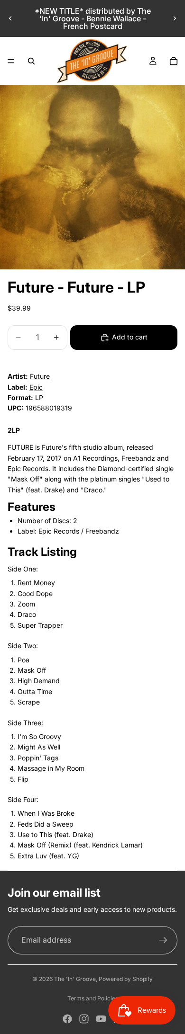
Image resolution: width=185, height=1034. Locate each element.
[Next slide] (174, 18)
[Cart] (173, 61)
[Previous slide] (10, 18)
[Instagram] (84, 1019)
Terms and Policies (92, 998)
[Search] (31, 61)
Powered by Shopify (126, 978)
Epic (36, 387)
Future (40, 376)
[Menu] (11, 61)
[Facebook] (67, 1019)
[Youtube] (101, 1019)
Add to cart (130, 337)
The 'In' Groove (75, 978)
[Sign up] (163, 940)
